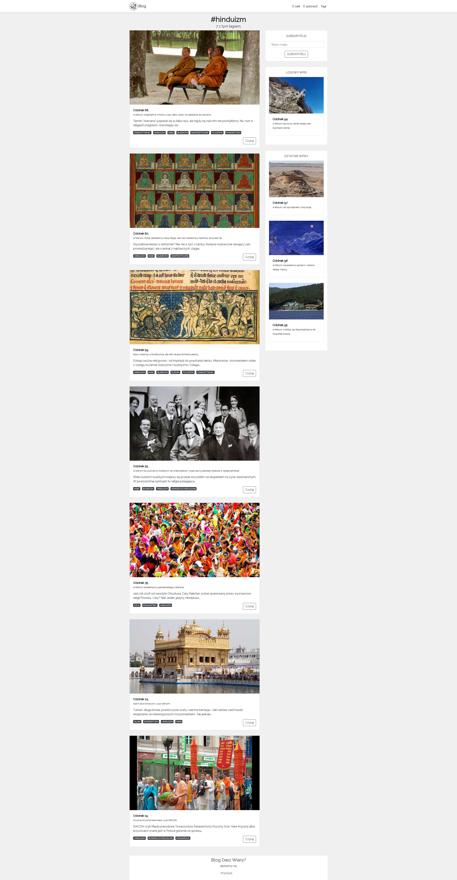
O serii (296, 6)
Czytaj (249, 140)
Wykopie (226, 873)
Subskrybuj (296, 54)
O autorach (310, 6)
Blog (141, 6)
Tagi (323, 6)
